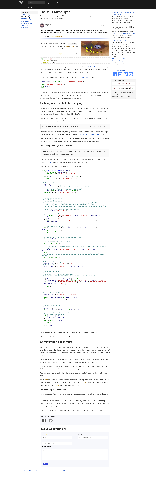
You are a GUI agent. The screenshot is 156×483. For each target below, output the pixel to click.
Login (59, 3)
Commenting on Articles (53, 471)
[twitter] (51, 420)
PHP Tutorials (29, 7)
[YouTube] (131, 74)
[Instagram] (120, 74)
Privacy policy (40, 471)
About (21, 471)
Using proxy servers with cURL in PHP (123, 33)
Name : (44, 435)
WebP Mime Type (26, 19)
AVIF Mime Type (26, 15)
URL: (43, 441)
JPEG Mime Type (26, 27)
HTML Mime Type (26, 23)
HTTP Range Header (92, 67)
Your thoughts (46, 447)
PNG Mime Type (26, 21)
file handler (48, 162)
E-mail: (80, 435)
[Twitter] (126, 74)
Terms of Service (29, 471)
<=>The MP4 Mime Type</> (123, 87)
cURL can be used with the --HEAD (89, 134)
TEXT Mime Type (26, 25)
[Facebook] (115, 74)
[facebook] (44, 420)
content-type (86, 77)
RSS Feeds (65, 471)
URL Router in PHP (117, 25)
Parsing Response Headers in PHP (122, 40)
